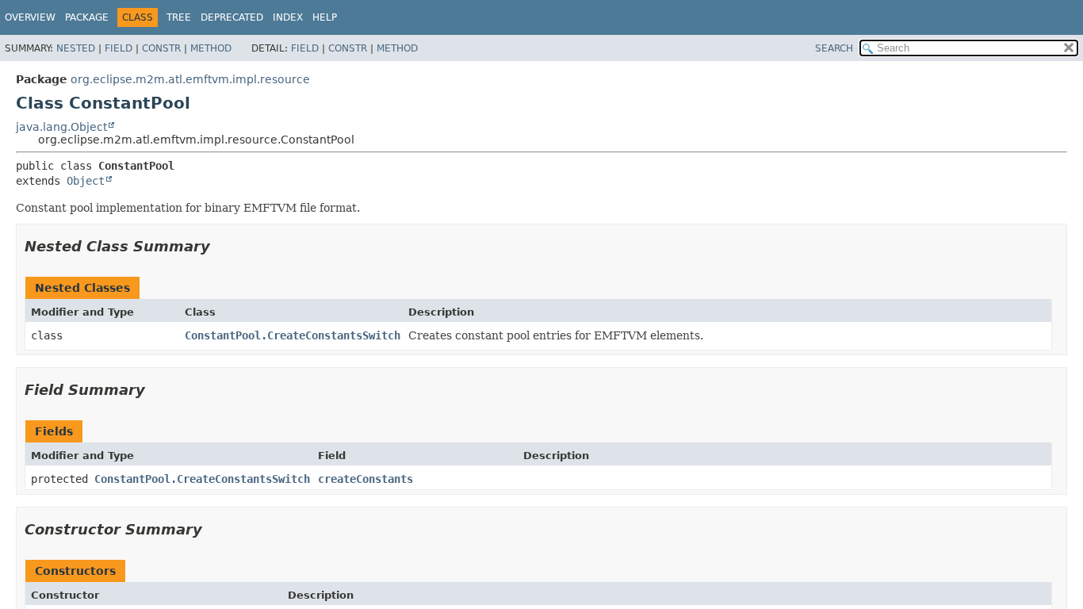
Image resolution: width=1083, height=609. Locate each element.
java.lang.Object (61, 127)
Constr (161, 48)
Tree (178, 17)
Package (87, 17)
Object (86, 180)
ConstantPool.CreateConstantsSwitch (292, 335)
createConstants (365, 479)
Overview (30, 17)
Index (288, 17)
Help (324, 17)
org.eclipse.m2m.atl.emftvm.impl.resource (190, 79)
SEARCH (834, 48)
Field (118, 48)
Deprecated (232, 17)
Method (211, 48)
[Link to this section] (221, 246)
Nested (75, 48)
